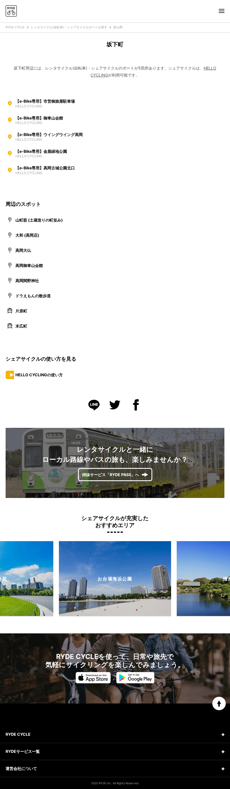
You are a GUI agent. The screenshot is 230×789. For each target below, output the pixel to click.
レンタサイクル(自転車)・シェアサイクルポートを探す (69, 27)
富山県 (118, 27)
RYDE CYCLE (15, 27)
